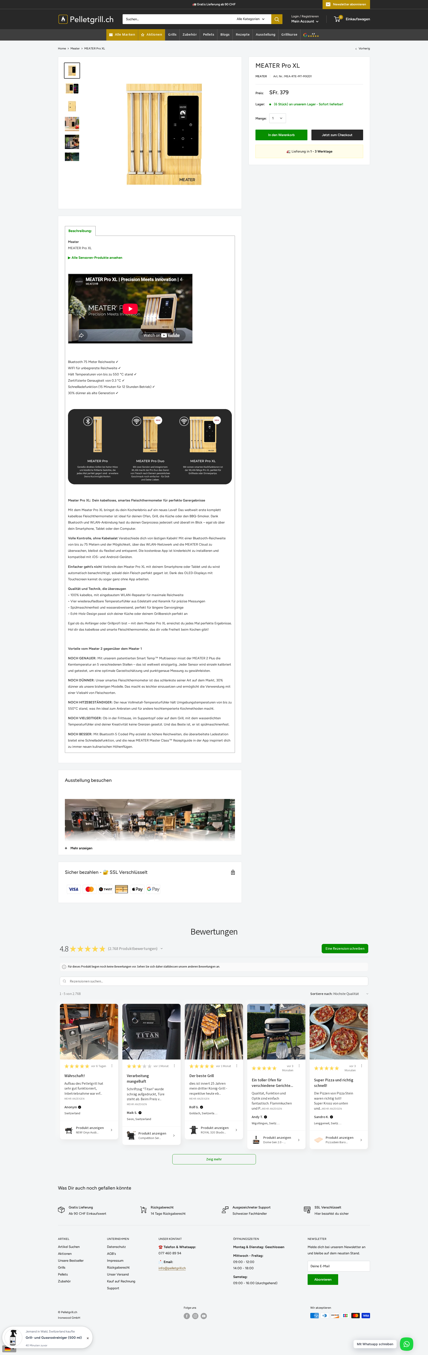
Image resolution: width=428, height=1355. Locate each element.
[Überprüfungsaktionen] (112, 1066)
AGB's (111, 1254)
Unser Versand (118, 1274)
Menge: (261, 118)
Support (113, 1288)
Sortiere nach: (321, 993)
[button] (161, 948)
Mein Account (303, 21)
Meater (75, 48)
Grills (61, 1267)
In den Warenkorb (281, 135)
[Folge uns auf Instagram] (195, 1316)
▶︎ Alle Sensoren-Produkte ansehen (95, 258)
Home (62, 48)
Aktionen (65, 1254)
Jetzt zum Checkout (337, 135)
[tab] (80, 231)
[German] (9, 1348)
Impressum (115, 1261)
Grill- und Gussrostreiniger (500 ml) (54, 1338)
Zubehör (64, 1281)
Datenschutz (116, 1247)
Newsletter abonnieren (349, 4)
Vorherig (364, 48)
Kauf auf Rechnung (121, 1281)
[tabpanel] (150, 494)
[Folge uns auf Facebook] (187, 1316)
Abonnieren (322, 1280)
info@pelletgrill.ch (172, 1268)
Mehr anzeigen (74, 1098)
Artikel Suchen (69, 1247)
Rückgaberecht (118, 1267)
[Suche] (276, 19)
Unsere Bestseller (71, 1261)
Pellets (63, 1274)
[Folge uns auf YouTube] (204, 1316)
